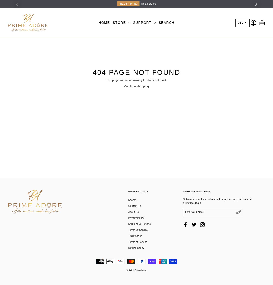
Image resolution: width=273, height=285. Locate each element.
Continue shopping (136, 86)
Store (120, 23)
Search (166, 23)
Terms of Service (137, 242)
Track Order (135, 236)
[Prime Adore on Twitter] (194, 224)
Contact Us (134, 206)
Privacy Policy (136, 218)
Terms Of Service (138, 230)
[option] (136, 4)
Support (143, 23)
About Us (133, 212)
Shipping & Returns (139, 224)
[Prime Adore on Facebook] (185, 224)
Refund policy (136, 248)
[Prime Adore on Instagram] (202, 224)
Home (104, 23)
